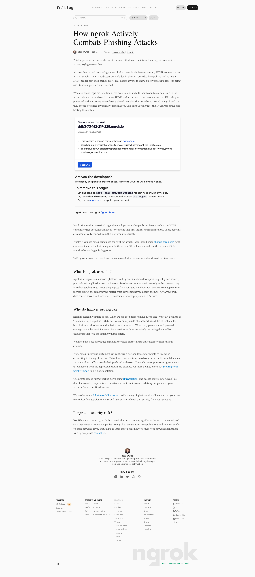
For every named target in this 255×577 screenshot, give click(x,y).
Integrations (120, 529)
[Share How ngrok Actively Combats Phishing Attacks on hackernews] (115, 476)
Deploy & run (91, 507)
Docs (144, 8)
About (146, 504)
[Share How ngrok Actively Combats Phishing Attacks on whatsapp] (139, 476)
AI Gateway (63, 504)
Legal (146, 529)
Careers (147, 526)
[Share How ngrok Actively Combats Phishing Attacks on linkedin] (121, 476)
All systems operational (176, 563)
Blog (146, 511)
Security (118, 518)
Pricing (153, 8)
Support (118, 533)
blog (68, 8)
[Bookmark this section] (69, 271)
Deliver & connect (94, 511)
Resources (132, 8)
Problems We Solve (114, 8)
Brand (146, 522)
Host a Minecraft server (97, 515)
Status (117, 540)
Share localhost (64, 512)
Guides (117, 507)
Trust (117, 522)
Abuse (117, 537)
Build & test (91, 504)
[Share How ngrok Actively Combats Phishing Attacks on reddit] (133, 476)
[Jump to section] (73, 271)
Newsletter (149, 515)
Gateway (59, 508)
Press (146, 518)
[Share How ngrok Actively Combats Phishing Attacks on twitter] (127, 476)
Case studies (120, 526)
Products (96, 8)
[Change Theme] (58, 564)
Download (118, 515)
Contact (147, 507)
